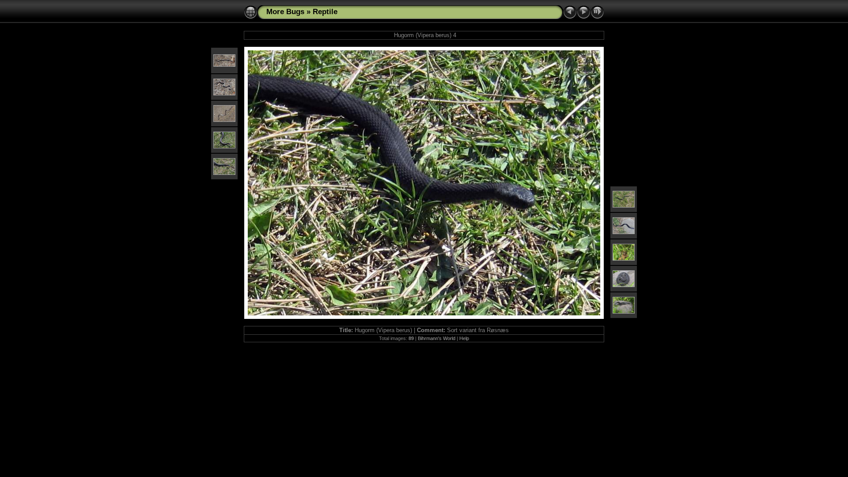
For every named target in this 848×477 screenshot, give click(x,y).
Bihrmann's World (436, 338)
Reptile (325, 12)
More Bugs (285, 12)
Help (464, 338)
